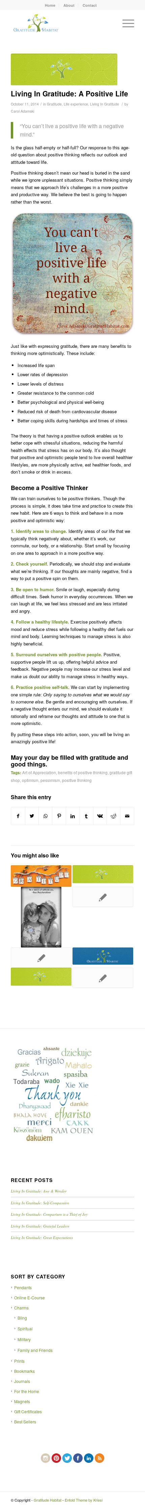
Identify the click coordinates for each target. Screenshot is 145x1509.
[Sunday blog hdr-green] (64, 70)
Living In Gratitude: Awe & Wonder (38, 1191)
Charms (21, 1307)
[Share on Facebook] (18, 816)
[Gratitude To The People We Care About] (41, 957)
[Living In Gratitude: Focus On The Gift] (102, 897)
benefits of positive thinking (83, 772)
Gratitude (54, 104)
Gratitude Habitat (47, 1500)
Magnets (22, 1401)
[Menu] (125, 23)
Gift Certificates (28, 1411)
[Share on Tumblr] (86, 816)
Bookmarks (24, 1371)
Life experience (76, 104)
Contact (90, 5)
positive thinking (77, 780)
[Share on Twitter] (31, 816)
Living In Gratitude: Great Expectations (42, 1237)
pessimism (50, 780)
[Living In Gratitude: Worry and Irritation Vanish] (102, 956)
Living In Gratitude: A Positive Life (69, 93)
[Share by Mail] (127, 816)
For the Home (26, 1391)
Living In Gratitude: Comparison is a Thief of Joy (49, 1214)
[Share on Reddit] (113, 816)
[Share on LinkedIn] (72, 816)
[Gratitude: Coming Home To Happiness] (102, 978)
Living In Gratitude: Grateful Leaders (40, 1226)
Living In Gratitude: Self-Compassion (40, 1202)
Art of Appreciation (39, 772)
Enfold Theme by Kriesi (84, 1500)
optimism (30, 780)
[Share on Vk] (100, 816)
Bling (22, 1318)
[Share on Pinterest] (58, 816)
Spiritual (25, 1328)
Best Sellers (25, 1421)
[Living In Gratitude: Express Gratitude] (102, 874)
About (69, 5)
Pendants (23, 1287)
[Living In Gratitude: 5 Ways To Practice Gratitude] (41, 876)
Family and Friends (35, 1350)
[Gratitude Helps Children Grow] (41, 917)
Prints (19, 1361)
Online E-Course (29, 1297)
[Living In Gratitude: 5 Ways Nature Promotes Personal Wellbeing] (41, 977)
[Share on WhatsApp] (45, 816)
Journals (22, 1381)
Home (50, 5)
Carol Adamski (22, 111)
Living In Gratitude (104, 104)
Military (24, 1339)
